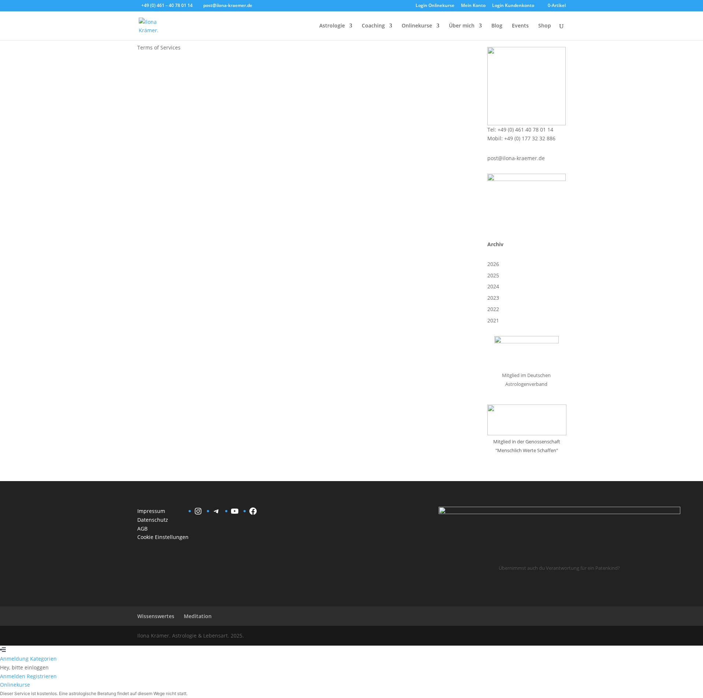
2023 (493, 297)
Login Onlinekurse (435, 5)
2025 (493, 275)
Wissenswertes (155, 616)
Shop (544, 26)
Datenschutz (152, 519)
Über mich (462, 26)
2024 (493, 286)
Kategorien (43, 658)
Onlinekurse (417, 26)
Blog (496, 26)
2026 (493, 264)
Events (520, 26)
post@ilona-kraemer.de (516, 158)
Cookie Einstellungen (163, 536)
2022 (493, 309)
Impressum (151, 510)
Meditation (198, 616)
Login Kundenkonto (513, 5)
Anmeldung (15, 658)
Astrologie (332, 26)
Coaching (373, 26)
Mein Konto (473, 5)
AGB (142, 528)
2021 (493, 320)
